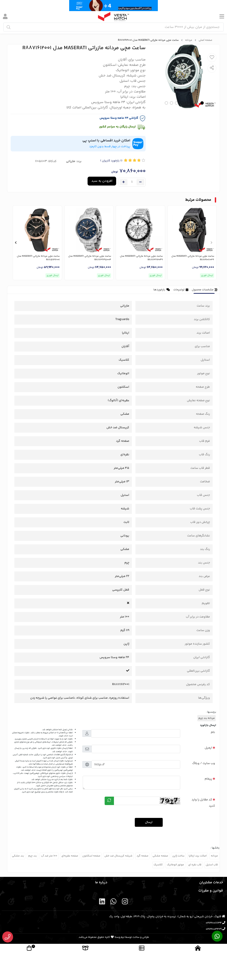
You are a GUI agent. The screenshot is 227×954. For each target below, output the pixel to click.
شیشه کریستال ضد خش (118, 856)
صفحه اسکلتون (91, 856)
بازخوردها (159, 289)
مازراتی (70, 161)
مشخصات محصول (202, 289)
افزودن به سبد (101, 181)
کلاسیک (158, 865)
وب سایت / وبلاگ (203, 763)
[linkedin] (102, 902)
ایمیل (208, 747)
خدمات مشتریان (211, 882)
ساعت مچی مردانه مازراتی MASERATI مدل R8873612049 (141, 258)
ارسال (149, 822)
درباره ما (101, 882)
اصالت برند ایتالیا (198, 856)
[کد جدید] (109, 801)
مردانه (188, 40)
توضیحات (179, 289)
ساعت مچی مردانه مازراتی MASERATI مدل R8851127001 (38, 258)
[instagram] (125, 902)
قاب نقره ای (195, 865)
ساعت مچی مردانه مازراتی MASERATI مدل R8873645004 (89, 258)
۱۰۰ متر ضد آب (49, 856)
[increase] (123, 182)
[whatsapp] (113, 902)
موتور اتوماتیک (175, 865)
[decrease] (140, 182)
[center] (8, 27)
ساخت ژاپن (178, 856)
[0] (29, 949)
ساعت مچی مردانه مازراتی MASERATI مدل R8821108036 (192, 258)
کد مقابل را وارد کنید (203, 802)
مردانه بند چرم (206, 718)
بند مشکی (18, 856)
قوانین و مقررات (210, 890)
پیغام (208, 778)
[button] (211, 243)
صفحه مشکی (160, 856)
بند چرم (32, 856)
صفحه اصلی (205, 40)
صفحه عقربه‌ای (69, 856)
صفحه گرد (142, 856)
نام (213, 732)
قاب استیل (212, 865)
